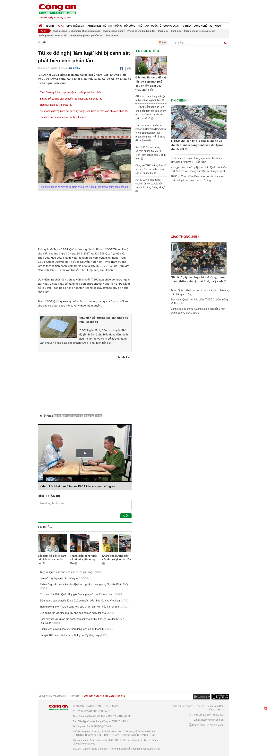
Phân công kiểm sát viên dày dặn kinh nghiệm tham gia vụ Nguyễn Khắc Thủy (84, 584)
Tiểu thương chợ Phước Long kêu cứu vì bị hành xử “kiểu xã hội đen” (80, 606)
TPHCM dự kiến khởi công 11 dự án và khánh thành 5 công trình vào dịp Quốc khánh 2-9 (197, 145)
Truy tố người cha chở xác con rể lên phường (66, 572)
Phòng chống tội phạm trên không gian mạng (76, 31)
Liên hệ (75, 696)
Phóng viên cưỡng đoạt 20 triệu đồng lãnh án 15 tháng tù (72, 628)
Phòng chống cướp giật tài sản (86, 35)
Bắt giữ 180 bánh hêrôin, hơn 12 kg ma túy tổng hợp (69, 635)
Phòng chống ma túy (114, 31)
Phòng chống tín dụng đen (141, 31)
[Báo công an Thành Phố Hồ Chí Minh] (57, 8)
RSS (163, 42)
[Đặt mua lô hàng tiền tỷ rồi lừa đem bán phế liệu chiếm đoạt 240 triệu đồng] (151, 65)
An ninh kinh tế (97, 26)
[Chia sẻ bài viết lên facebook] (121, 68)
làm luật (66, 415)
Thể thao (143, 26)
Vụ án (60, 26)
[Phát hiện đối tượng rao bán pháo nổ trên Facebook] (58, 326)
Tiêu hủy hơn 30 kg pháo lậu (56, 104)
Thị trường (115, 26)
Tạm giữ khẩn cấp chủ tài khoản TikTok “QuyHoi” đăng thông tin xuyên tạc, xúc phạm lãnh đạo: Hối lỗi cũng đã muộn (150, 133)
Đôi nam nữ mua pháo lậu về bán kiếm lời (63, 117)
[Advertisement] (158, 12)
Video (217, 26)
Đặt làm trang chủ (54, 696)
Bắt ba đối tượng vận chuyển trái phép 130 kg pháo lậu (71, 98)
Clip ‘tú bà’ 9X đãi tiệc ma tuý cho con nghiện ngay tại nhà (73, 612)
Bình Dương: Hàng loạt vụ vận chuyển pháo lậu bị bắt (70, 92)
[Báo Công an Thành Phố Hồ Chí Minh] (40, 24)
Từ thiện (186, 26)
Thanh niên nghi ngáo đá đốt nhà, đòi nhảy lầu (83, 559)
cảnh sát (78, 415)
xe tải (99, 415)
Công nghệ (200, 26)
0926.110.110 (101, 696)
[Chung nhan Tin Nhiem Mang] (206, 725)
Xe (211, 26)
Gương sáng (171, 26)
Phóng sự (163, 31)
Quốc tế (156, 26)
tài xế (57, 415)
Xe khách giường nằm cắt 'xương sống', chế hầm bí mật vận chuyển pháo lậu (84, 111)
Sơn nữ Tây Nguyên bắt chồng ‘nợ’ (60, 578)
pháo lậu (89, 415)
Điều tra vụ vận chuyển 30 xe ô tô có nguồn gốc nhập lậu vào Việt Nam (80, 600)
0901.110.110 (117, 696)
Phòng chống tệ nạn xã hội (53, 35)
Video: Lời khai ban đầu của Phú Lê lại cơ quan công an (77, 486)
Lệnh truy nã (111, 35)
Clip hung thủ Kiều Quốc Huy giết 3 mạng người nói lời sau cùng (76, 594)
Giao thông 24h (75, 26)
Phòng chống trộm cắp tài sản (199, 31)
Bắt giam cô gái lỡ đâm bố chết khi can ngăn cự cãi (52, 559)
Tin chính (49, 26)
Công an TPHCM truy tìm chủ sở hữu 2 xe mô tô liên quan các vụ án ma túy (150, 169)
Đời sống (129, 26)
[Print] (129, 68)
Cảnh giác (176, 31)
